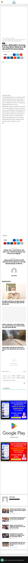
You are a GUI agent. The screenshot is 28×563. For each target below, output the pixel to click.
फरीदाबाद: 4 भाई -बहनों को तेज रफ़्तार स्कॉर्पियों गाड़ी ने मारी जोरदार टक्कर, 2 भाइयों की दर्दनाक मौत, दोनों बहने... (17, 526)
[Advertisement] (14, 23)
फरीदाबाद (4, 43)
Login (24, 371)
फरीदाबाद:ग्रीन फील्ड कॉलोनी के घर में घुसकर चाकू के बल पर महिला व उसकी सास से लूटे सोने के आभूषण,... (18, 510)
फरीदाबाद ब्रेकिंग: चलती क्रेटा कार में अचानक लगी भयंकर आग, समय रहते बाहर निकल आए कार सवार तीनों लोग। (13, 349)
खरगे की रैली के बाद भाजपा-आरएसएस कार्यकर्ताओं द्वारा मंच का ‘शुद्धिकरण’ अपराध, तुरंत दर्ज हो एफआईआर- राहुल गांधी (17, 535)
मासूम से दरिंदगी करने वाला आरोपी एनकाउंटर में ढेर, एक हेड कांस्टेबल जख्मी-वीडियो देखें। (18, 518)
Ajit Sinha (5, 51)
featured (5, 235)
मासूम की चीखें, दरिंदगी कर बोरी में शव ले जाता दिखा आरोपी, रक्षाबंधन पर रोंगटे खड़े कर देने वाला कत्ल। (17, 544)
